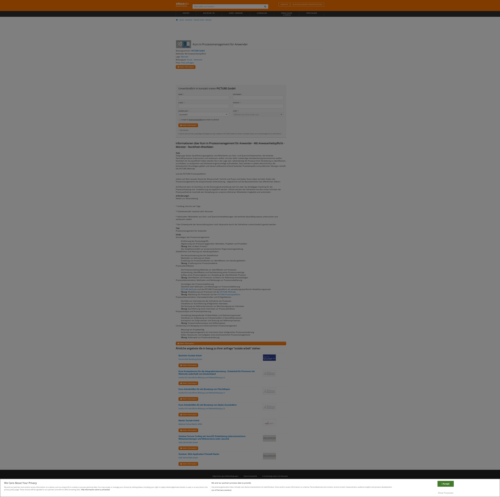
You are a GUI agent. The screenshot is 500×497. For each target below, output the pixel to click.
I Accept (445, 483)
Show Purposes (445, 492)
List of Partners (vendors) (221, 490)
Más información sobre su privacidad (95, 489)
